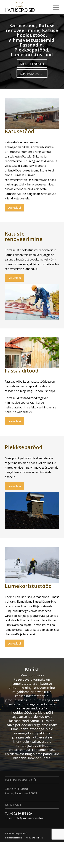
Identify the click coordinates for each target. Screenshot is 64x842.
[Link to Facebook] (46, 832)
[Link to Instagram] (51, 832)
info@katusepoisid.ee (29, 818)
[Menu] (54, 7)
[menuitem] (54, 7)
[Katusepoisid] (26, 7)
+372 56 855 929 (21, 813)
